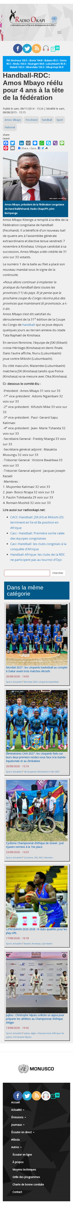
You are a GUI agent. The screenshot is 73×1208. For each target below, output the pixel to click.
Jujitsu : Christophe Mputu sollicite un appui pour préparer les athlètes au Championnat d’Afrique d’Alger (35, 1018)
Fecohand (31, 120)
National (10, 127)
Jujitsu (27, 1033)
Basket (27, 943)
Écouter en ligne (22, 1154)
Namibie (48, 857)
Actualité (17, 681)
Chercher (57, 573)
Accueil (15, 1102)
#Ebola (15, 1139)
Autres (15, 1147)
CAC (36, 857)
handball (47, 120)
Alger (33, 1033)
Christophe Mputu (22, 1036)
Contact (17, 1192)
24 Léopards (30, 771)
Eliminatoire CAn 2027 (48, 771)
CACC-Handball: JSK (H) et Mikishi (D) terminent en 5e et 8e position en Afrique (36, 522)
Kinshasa (36, 943)
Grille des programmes (26, 1177)
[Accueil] (33, 17)
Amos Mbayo (13, 120)
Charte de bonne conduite (28, 1184)
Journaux (17, 1124)
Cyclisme (28, 857)
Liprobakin (47, 943)
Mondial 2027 (30, 681)
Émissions (17, 1117)
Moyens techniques (24, 1169)
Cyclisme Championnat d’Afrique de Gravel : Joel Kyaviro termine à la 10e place (35, 845)
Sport (60, 120)
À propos (18, 1162)
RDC (41, 857)
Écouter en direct (22, 1132)
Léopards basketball (48, 681)
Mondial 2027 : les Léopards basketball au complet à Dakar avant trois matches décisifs (36, 669)
